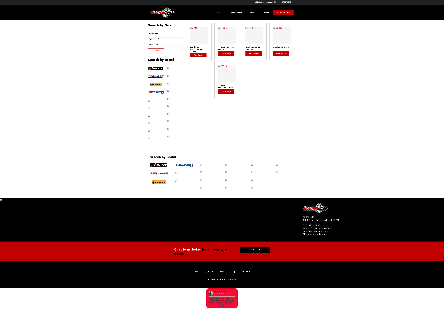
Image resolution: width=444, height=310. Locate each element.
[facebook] (292, 2)
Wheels (222, 271)
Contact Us (255, 249)
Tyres (195, 271)
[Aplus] (156, 68)
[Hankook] (156, 115)
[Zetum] (175, 136)
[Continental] (156, 85)
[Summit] (175, 121)
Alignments (209, 271)
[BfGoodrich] (156, 77)
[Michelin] (175, 83)
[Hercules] (156, 123)
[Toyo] (175, 129)
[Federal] (156, 100)
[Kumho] (175, 68)
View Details (198, 55)
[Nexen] (175, 98)
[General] (156, 108)
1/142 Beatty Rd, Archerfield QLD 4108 (322, 220)
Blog (233, 271)
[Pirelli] (175, 106)
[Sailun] (175, 113)
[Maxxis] (175, 76)
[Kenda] (156, 138)
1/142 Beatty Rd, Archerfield (265, 2)
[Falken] (156, 93)
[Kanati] (156, 131)
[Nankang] (175, 91)
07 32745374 (286, 2)
